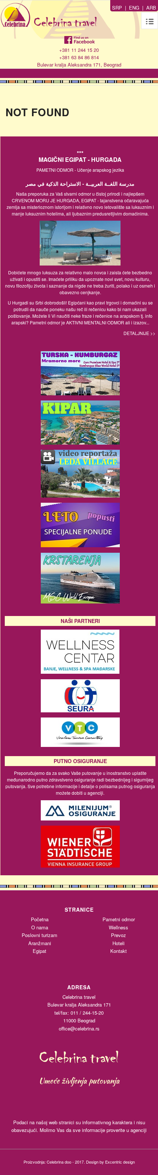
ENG (134, 7)
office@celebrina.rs (79, 1028)
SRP (117, 7)
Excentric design (120, 1162)
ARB (151, 7)
